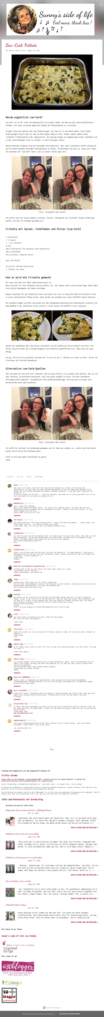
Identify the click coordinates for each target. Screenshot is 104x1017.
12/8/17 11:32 (29, 533)
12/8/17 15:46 (25, 594)
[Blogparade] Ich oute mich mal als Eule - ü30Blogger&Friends (28, 810)
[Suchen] (101, 5)
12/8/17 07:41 (23, 485)
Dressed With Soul (21, 703)
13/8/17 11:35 (29, 659)
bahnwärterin (19, 503)
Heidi (16, 485)
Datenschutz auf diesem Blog (28, 799)
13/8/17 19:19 (35, 677)
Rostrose (17, 594)
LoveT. (16, 614)
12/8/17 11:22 (28, 519)
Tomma (16, 579)
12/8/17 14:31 (23, 579)
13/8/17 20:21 (33, 703)
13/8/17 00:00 (28, 644)
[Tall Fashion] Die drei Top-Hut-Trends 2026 (22, 834)
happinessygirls (20, 720)
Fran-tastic (18, 629)
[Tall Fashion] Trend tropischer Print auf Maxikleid (24, 857)
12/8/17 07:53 (29, 503)
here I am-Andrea (20, 690)
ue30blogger (38, 476)
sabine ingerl (19, 659)
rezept (29, 476)
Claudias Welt (19, 549)
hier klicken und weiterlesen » (84, 827)
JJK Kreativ (18, 520)
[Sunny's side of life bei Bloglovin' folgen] (4, 945)
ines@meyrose (19, 533)
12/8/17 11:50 (29, 549)
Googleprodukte (47, 781)
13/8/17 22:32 (31, 720)
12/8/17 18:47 (24, 614)
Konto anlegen (77, 784)
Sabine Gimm (18, 644)
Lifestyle (10, 476)
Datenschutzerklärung (10, 781)
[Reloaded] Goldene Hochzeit (16, 905)
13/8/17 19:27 (32, 690)
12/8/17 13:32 (50, 566)
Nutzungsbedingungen (29, 781)
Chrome (14, 775)
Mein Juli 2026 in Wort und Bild (18, 881)
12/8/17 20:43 (28, 629)
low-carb (20, 476)
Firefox (5, 775)
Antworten (17, 499)
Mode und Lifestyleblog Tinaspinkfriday (29, 566)
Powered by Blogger (53, 1007)
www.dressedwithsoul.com (23, 713)
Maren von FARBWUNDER (22, 677)
